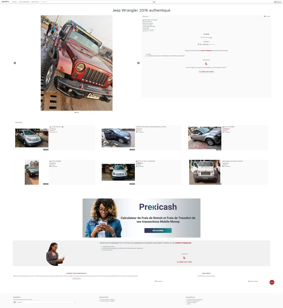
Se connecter (159, 281)
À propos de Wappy (191, 302)
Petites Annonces (24, 1)
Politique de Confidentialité (193, 301)
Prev (15, 63)
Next (138, 63)
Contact (189, 303)
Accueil (14, 1)
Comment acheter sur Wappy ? (108, 301)
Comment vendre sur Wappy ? (108, 299)
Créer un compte (254, 281)
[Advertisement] (187, 86)
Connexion (278, 1)
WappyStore (35, 1)
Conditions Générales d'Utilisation (195, 299)
